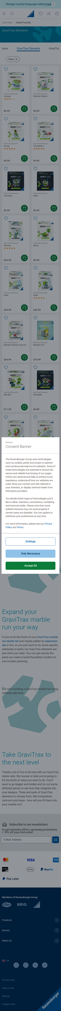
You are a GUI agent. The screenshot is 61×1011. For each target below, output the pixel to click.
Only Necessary (30, 553)
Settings (31, 541)
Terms (20, 527)
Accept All (30, 565)
